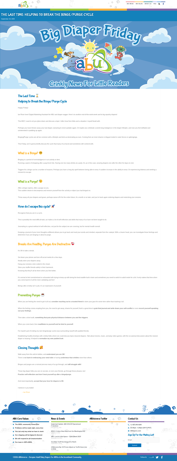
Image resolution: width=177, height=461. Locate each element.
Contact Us (133, 418)
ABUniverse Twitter (98, 418)
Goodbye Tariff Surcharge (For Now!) (63, 442)
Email (130, 440)
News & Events (58, 418)
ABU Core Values (21, 418)
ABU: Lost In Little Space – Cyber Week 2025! (66, 436)
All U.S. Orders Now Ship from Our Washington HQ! (68, 431)
